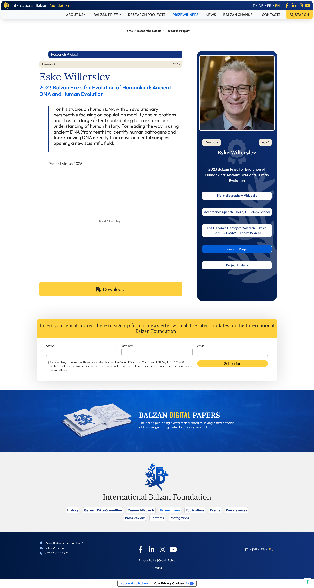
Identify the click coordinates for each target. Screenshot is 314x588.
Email (200, 345)
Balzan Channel (239, 14)
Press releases (236, 510)
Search (301, 14)
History (72, 510)
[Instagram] (300, 5)
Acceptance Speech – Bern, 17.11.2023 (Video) (237, 212)
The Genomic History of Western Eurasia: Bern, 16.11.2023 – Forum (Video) (237, 230)
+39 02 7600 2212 (56, 553)
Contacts (271, 14)
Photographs (179, 518)
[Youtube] (307, 5)
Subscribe (232, 363)
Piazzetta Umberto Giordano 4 (64, 543)
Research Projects (146, 14)
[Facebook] (287, 5)
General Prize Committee (103, 510)
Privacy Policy (147, 560)
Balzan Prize (106, 14)
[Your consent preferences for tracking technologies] (307, 581)
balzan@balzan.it (55, 548)
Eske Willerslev (237, 152)
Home (128, 31)
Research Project (237, 249)
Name (50, 345)
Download (113, 289)
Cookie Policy (166, 560)
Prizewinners (185, 14)
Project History (237, 265)
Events (215, 510)
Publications (195, 510)
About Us (74, 14)
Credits (157, 567)
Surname (127, 345)
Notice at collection (134, 583)
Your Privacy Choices (169, 583)
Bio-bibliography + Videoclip (237, 195)
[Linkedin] (294, 5)
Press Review (135, 518)
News (211, 14)
